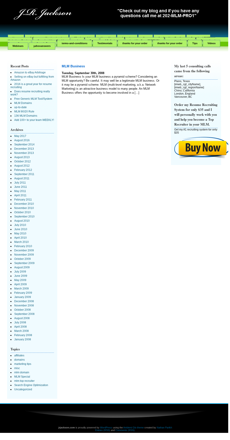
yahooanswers (42, 46)
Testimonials (104, 43)
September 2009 (24, 263)
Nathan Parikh (164, 427)
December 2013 (24, 148)
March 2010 (21, 242)
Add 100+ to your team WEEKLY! (34, 120)
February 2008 (23, 335)
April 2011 (20, 195)
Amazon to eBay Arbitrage (30, 72)
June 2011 (20, 186)
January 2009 (22, 297)
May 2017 (20, 136)
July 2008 (20, 322)
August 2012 (22, 165)
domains (19, 359)
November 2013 (24, 153)
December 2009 (24, 250)
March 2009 (21, 288)
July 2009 (20, 271)
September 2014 (24, 144)
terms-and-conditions (74, 43)
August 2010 (22, 220)
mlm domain (21, 372)
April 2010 (20, 237)
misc (17, 368)
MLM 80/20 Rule (24, 111)
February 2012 (23, 169)
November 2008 (24, 305)
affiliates (19, 355)
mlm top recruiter (24, 380)
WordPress (106, 427)
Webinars (17, 46)
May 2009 (20, 280)
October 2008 (22, 309)
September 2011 (24, 174)
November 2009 (24, 254)
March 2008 (21, 331)
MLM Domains (23, 103)
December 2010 (24, 203)
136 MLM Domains (25, 115)
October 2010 (22, 212)
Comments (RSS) (125, 430)
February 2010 (23, 246)
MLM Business (73, 66)
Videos (211, 43)
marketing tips (22, 364)
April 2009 (20, 284)
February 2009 (23, 292)
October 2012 (22, 161)
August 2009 (22, 267)
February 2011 (23, 199)
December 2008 (24, 301)
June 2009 (20, 275)
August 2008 (22, 318)
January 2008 (22, 339)
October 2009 (22, 258)
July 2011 (20, 182)
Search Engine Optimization (31, 385)
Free (92, 40)
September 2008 (24, 314)
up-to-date (20, 107)
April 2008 (20, 326)
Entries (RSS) (102, 430)
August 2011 (21, 178)
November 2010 (24, 208)
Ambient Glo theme (133, 427)
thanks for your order (134, 43)
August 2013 (22, 157)
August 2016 (22, 140)
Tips (194, 43)
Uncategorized (23, 389)
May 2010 (20, 233)
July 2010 (20, 225)
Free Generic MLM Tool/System (33, 98)
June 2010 (20, 229)
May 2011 (20, 191)
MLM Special (22, 376)
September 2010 (24, 216)
